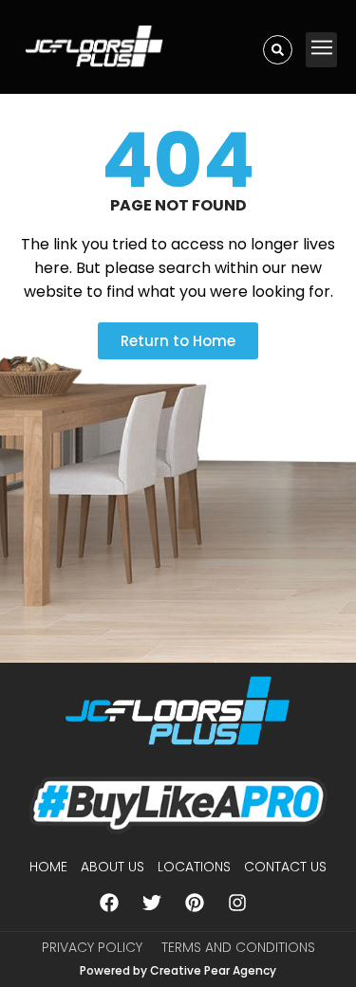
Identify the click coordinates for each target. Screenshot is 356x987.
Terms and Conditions (238, 947)
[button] (321, 49)
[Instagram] (237, 903)
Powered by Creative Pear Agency (178, 970)
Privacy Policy (92, 947)
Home (48, 866)
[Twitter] (152, 903)
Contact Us (285, 866)
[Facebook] (109, 903)
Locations (194, 866)
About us (112, 866)
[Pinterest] (195, 903)
